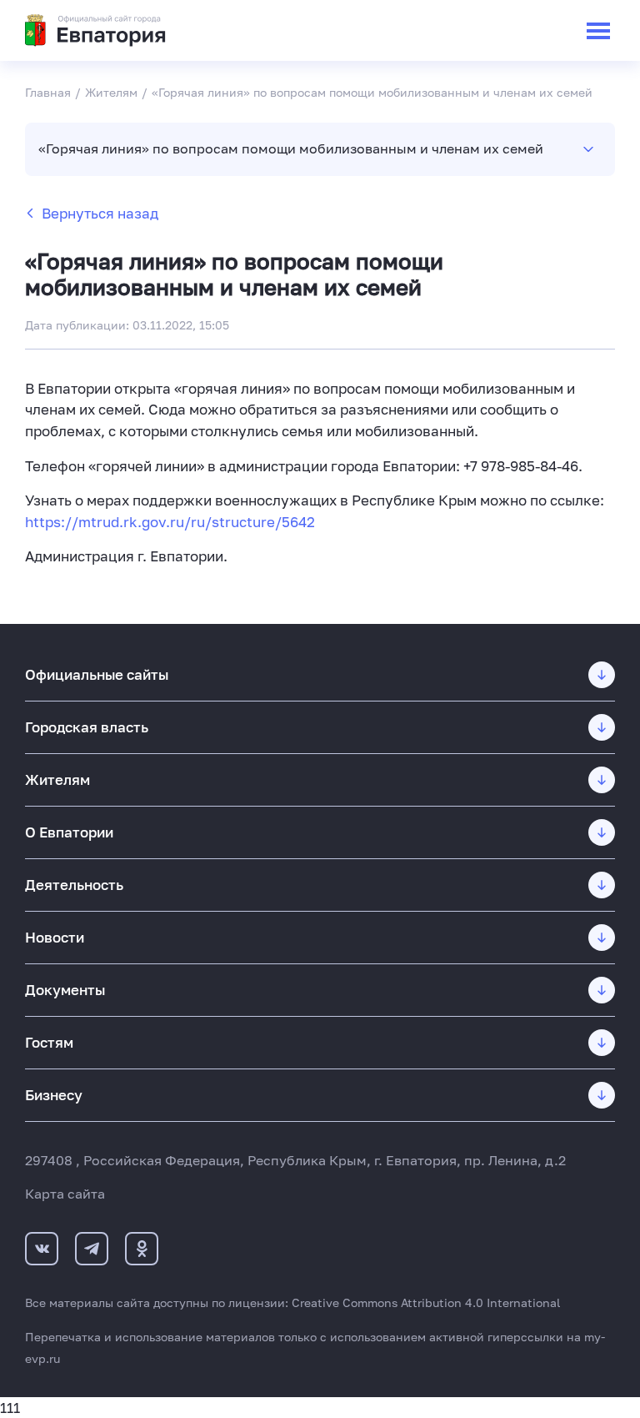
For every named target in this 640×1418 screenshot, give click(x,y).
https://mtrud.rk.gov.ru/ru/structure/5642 (170, 521)
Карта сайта (65, 1193)
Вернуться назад (100, 213)
